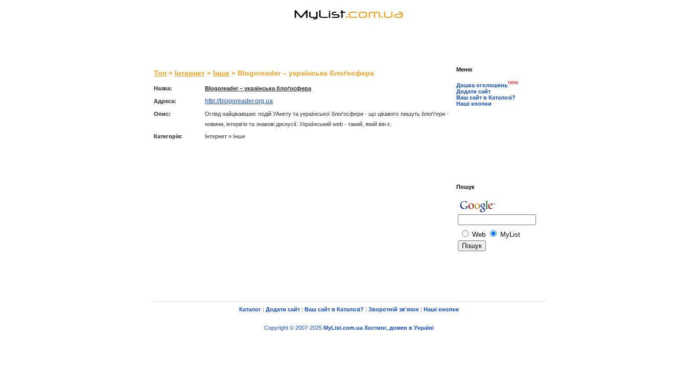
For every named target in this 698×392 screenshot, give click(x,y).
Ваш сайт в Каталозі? (486, 97)
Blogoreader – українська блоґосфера (258, 88)
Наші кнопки (474, 104)
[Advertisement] (349, 46)
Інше (221, 73)
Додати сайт (473, 91)
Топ (160, 73)
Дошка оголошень (482, 85)
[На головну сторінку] (349, 27)
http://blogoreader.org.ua (239, 101)
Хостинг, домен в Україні (399, 328)
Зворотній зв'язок (393, 309)
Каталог (250, 309)
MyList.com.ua (343, 328)
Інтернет (190, 73)
